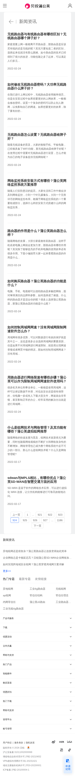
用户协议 (7, 742)
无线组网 (61, 588)
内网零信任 (9, 602)
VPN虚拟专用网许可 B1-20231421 (20, 761)
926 (35, 520)
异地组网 (8, 588)
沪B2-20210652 (33, 756)
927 (45, 520)
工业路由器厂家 (64, 602)
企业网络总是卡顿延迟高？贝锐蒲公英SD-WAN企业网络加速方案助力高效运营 (37, 557)
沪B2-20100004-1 (20, 770)
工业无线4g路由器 (13, 608)
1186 (60, 520)
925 (25, 520)
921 (40, 514)
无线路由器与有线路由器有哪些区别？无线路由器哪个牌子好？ (36, 36)
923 (60, 514)
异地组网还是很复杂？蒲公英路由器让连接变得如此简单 (35, 551)
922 (50, 514)
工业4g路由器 (37, 588)
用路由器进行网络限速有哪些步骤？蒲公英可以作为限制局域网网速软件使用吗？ (36, 379)
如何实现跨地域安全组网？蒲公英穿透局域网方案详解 (33, 564)
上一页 (16, 514)
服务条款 (18, 742)
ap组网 (7, 595)
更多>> (7, 570)
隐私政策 (30, 742)
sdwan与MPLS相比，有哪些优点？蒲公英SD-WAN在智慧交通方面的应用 (36, 480)
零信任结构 (36, 595)
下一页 (37, 525)
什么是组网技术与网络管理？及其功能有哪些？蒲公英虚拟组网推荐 (36, 429)
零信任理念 (62, 595)
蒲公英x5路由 (37, 602)
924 (15, 520)
